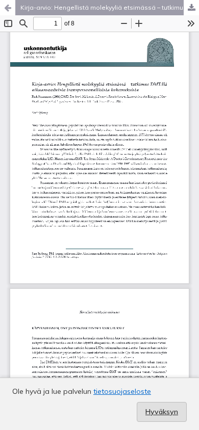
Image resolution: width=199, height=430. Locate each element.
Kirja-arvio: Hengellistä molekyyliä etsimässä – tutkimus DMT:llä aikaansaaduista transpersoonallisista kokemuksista (109, 7)
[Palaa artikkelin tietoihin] (7, 7)
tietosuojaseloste (122, 391)
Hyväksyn (161, 411)
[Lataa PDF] (191, 7)
